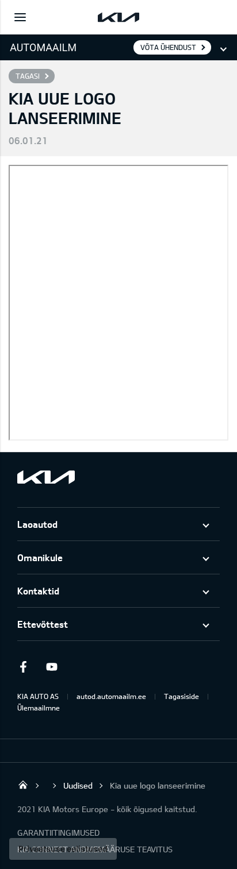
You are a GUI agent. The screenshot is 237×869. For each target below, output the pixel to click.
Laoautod (37, 524)
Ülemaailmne (38, 708)
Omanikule (40, 557)
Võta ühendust (168, 47)
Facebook (23, 667)
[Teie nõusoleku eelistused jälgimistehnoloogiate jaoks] (63, 849)
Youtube (52, 667)
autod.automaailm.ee (111, 696)
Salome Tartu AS (23, 784)
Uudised (78, 785)
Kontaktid (38, 590)
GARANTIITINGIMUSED (58, 832)
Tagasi (28, 76)
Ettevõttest (42, 624)
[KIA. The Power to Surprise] (46, 477)
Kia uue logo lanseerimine (157, 785)
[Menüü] (20, 17)
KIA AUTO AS (38, 696)
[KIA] (118, 17)
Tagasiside (181, 696)
